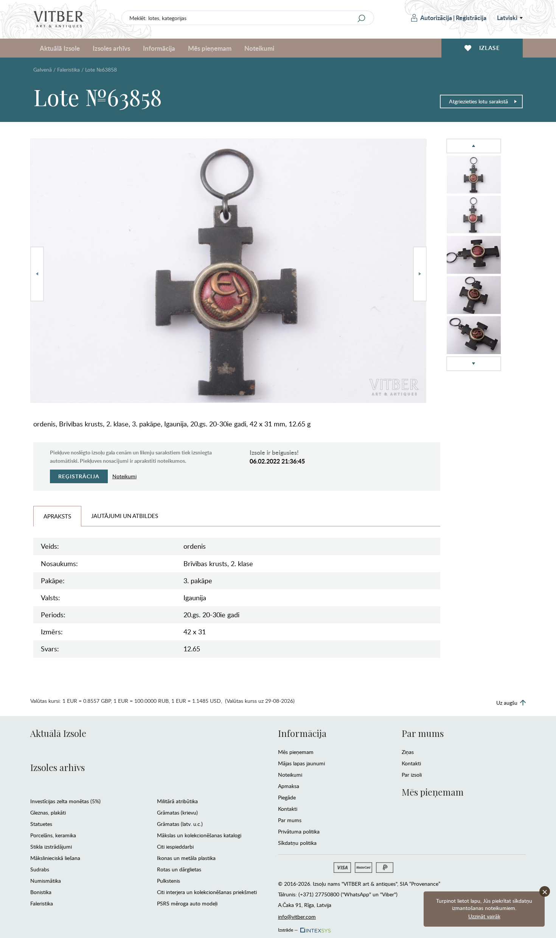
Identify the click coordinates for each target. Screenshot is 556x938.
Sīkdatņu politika (297, 842)
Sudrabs (39, 869)
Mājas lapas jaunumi (301, 763)
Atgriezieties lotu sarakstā (478, 101)
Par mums (289, 820)
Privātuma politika (299, 831)
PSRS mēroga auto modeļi (187, 903)
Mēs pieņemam (296, 751)
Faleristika (68, 69)
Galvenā (42, 69)
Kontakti (287, 808)
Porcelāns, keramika (53, 835)
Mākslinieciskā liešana (55, 858)
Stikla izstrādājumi (51, 846)
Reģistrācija (471, 17)
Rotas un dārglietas (179, 869)
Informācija (302, 733)
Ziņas (408, 751)
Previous (37, 274)
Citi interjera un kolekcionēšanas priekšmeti (207, 892)
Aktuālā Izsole (58, 733)
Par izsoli (412, 774)
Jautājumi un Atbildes (124, 516)
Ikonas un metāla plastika (186, 858)
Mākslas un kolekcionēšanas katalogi (199, 835)
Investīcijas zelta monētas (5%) (65, 801)
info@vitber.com (297, 916)
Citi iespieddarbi (175, 846)
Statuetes (41, 823)
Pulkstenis (168, 880)
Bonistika (40, 892)
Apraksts (57, 516)
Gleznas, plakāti (48, 812)
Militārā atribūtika (177, 801)
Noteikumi (259, 48)
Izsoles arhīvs (57, 767)
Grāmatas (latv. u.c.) (180, 823)
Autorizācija (436, 17)
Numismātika (45, 880)
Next (420, 274)
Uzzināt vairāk (484, 916)
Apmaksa (288, 786)
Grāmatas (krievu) (177, 812)
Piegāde (287, 797)
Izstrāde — (288, 928)
